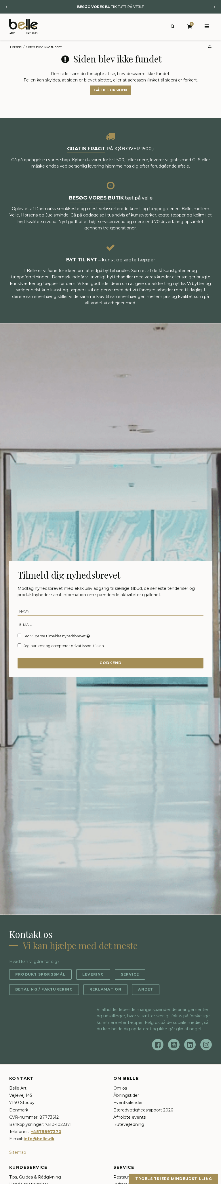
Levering (93, 974)
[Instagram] (206, 1044)
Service (130, 974)
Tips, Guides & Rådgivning (35, 1177)
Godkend (111, 663)
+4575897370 (46, 1131)
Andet (145, 989)
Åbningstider (126, 1095)
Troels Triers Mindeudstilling (173, 1179)
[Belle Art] (23, 26)
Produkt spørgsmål (40, 974)
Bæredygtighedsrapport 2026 (143, 1110)
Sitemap (17, 1152)
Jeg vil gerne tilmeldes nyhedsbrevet (57, 636)
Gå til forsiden (110, 90)
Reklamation (105, 989)
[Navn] (110, 610)
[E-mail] (110, 624)
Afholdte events (129, 1117)
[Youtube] (174, 1044)
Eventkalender (128, 1102)
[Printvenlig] (209, 47)
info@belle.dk (39, 1138)
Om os (120, 1088)
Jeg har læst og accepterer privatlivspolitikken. (64, 646)
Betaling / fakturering (44, 989)
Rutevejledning (128, 1124)
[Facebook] (157, 1044)
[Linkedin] (190, 1044)
